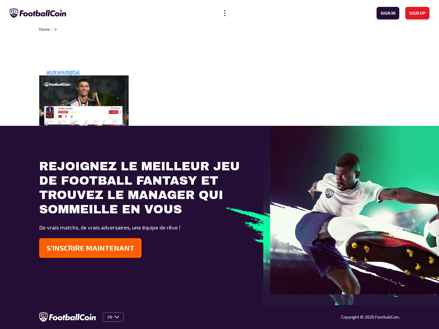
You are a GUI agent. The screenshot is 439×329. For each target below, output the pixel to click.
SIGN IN (387, 13)
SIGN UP (417, 13)
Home (44, 29)
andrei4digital (63, 71)
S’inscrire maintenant (90, 248)
